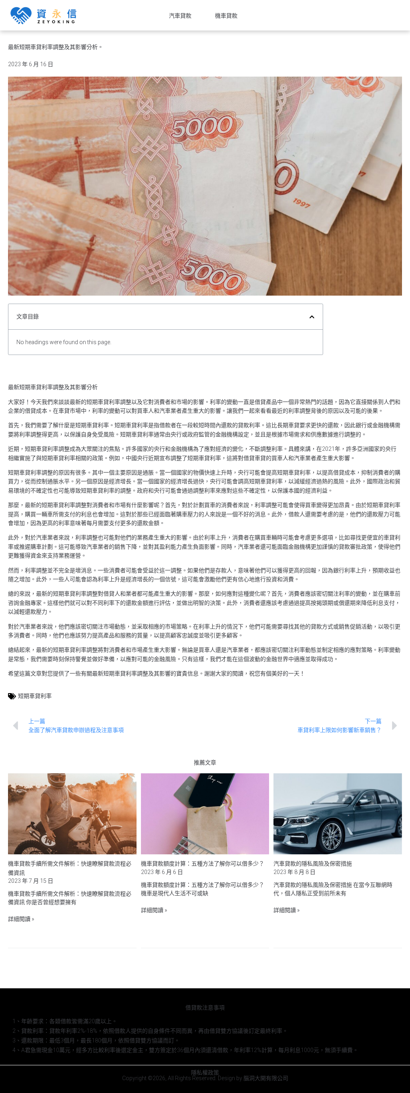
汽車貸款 (180, 15)
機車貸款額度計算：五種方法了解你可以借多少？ (202, 863)
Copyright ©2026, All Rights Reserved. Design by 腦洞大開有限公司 (205, 1078)
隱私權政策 (205, 1072)
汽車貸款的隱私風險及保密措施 (312, 863)
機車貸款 (226, 15)
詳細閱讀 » (21, 919)
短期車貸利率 (35, 696)
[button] (312, 317)
